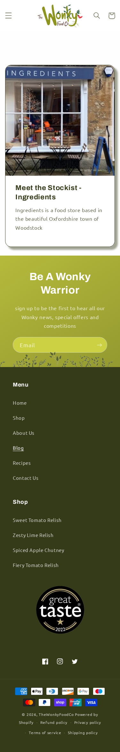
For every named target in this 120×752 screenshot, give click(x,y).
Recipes (22, 463)
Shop (19, 418)
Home (20, 403)
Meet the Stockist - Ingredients (48, 192)
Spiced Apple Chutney (38, 550)
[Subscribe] (99, 345)
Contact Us (25, 478)
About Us (24, 433)
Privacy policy (87, 722)
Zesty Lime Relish (33, 535)
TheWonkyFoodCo (56, 714)
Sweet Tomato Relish (37, 520)
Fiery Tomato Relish (36, 565)
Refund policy (54, 722)
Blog (18, 448)
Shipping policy (83, 732)
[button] (8, 15)
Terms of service (45, 732)
